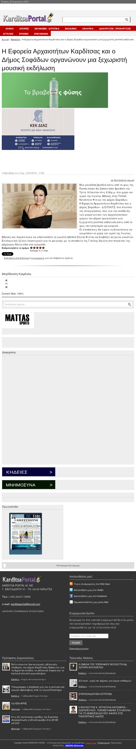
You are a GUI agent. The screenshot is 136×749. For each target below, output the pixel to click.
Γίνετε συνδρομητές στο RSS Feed (92, 583)
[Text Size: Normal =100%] (6, 287)
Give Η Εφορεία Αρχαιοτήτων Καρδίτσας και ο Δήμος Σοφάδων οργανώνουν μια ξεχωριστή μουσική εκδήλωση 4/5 (40, 247)
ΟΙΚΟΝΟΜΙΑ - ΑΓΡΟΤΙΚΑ (46, 28)
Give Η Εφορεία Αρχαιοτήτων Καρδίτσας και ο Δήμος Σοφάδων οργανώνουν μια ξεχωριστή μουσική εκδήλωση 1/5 (31, 247)
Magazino (15, 39)
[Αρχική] (28, 17)
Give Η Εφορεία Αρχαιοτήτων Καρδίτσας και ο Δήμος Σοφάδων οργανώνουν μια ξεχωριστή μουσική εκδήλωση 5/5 (43, 247)
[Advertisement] (65, 160)
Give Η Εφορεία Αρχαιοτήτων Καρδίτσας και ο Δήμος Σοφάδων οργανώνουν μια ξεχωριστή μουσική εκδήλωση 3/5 (37, 247)
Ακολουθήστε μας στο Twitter (88, 589)
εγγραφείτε (37, 257)
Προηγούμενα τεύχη (79, 648)
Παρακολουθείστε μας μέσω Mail (91, 601)
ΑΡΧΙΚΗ (9, 28)
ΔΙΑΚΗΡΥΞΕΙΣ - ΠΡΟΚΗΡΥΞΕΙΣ (115, 28)
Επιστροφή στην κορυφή (68, 565)
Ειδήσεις (15, 679)
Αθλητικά (15, 709)
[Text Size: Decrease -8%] (6, 283)
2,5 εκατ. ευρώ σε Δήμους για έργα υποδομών (105, 680)
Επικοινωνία (104, 743)
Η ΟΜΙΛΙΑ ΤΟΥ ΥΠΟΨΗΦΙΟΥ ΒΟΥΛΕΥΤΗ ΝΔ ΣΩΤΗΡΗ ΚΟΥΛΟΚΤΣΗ (103, 666)
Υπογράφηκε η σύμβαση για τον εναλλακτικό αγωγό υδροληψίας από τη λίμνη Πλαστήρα (37, 688)
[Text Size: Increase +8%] (6, 280)
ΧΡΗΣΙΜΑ (24, 33)
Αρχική (5, 39)
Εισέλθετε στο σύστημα (16, 257)
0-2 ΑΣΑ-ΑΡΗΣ (19, 703)
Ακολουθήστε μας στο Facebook (90, 595)
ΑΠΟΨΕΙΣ (24, 28)
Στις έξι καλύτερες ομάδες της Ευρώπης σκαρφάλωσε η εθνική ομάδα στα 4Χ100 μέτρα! (34, 720)
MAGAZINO (70, 28)
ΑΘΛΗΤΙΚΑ (88, 28)
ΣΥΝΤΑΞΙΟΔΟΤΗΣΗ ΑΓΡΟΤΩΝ (95, 694)
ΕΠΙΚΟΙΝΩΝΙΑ (41, 33)
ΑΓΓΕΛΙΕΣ (8, 33)
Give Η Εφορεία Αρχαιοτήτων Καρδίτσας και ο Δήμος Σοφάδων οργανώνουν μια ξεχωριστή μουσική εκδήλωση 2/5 (34, 247)
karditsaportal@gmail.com (25, 604)
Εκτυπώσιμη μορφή (124, 180)
